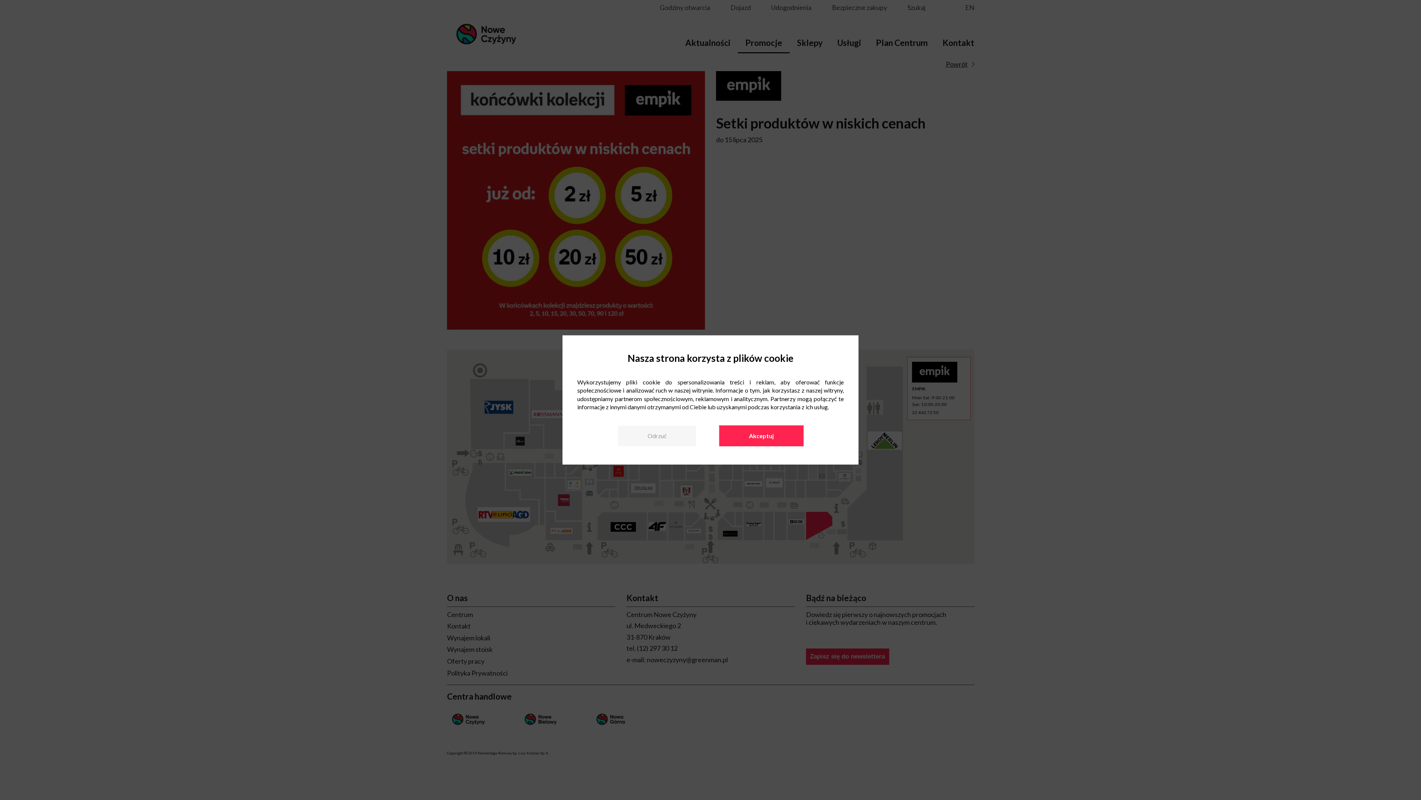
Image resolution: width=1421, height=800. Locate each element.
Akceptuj (761, 435)
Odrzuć (657, 435)
